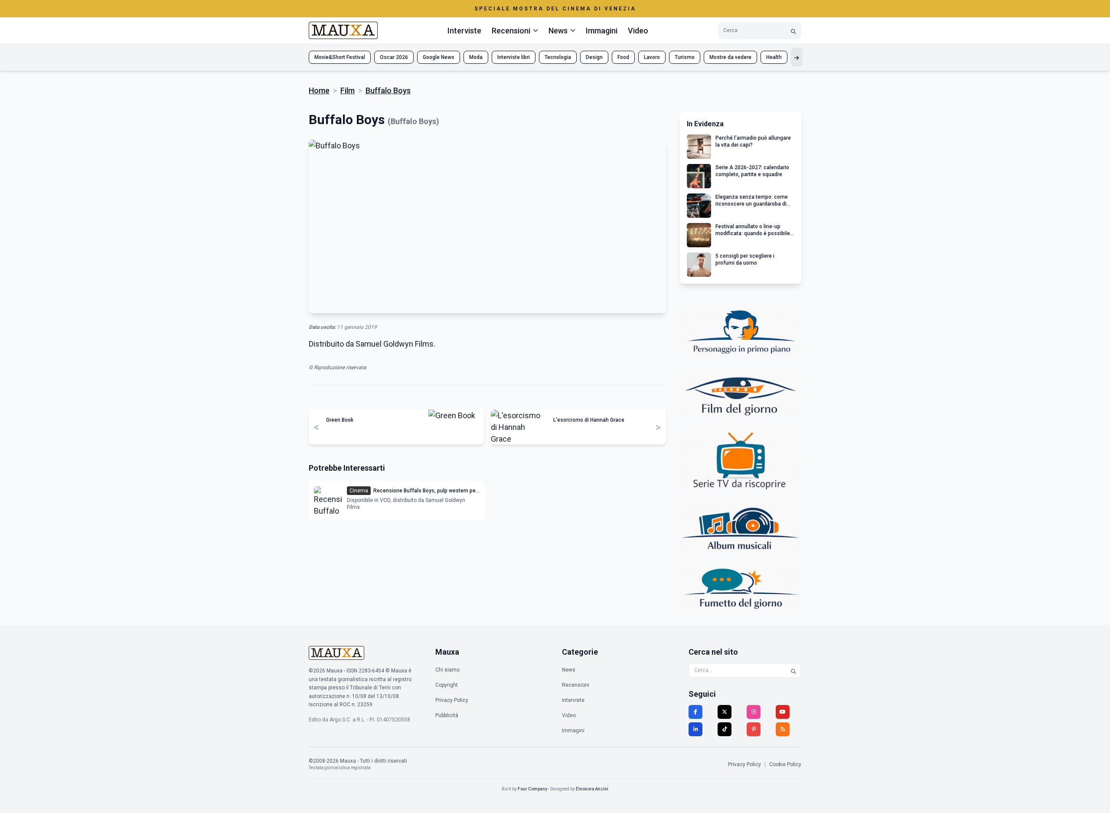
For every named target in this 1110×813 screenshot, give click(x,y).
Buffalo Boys (388, 90)
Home (319, 90)
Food (623, 57)
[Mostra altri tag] (797, 57)
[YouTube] (783, 712)
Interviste (464, 30)
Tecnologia (558, 57)
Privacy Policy (451, 700)
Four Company (532, 789)
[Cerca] (793, 30)
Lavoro (652, 57)
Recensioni (575, 685)
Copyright (446, 685)
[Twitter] (724, 712)
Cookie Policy (785, 764)
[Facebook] (695, 712)
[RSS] (783, 729)
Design (594, 57)
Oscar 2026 (394, 57)
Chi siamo (447, 670)
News (568, 670)
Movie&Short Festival (339, 57)
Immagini (601, 30)
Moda (476, 57)
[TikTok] (724, 729)
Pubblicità (446, 715)
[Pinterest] (754, 729)
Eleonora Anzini (592, 789)
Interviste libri (513, 57)
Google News (438, 57)
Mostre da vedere (730, 57)
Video (638, 30)
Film (347, 90)
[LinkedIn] (695, 729)
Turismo (685, 57)
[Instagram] (754, 712)
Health (774, 57)
